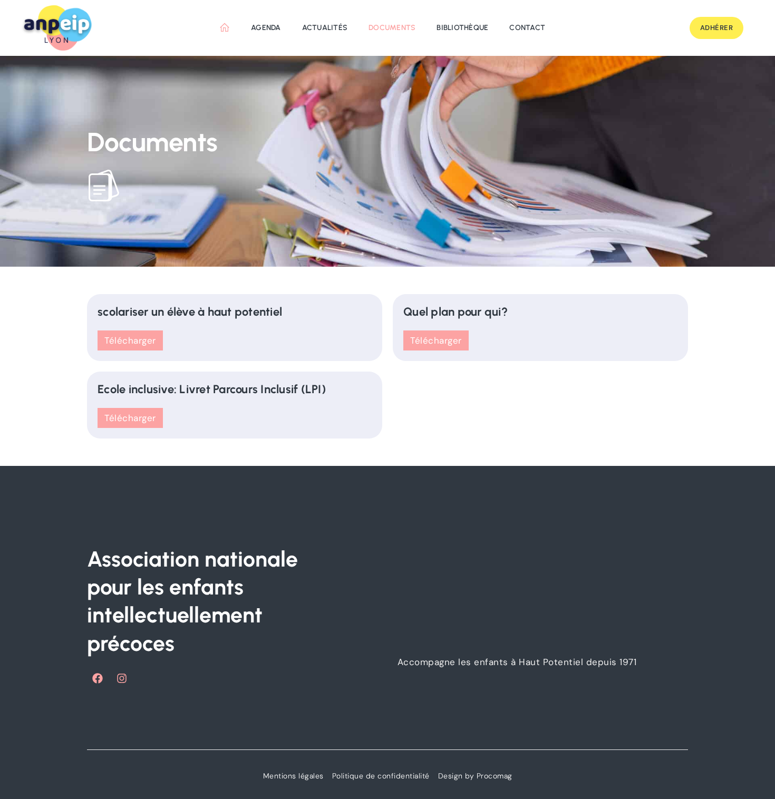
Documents (392, 27)
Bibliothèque (462, 27)
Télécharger (130, 340)
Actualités (325, 27)
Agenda (266, 27)
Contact (527, 27)
